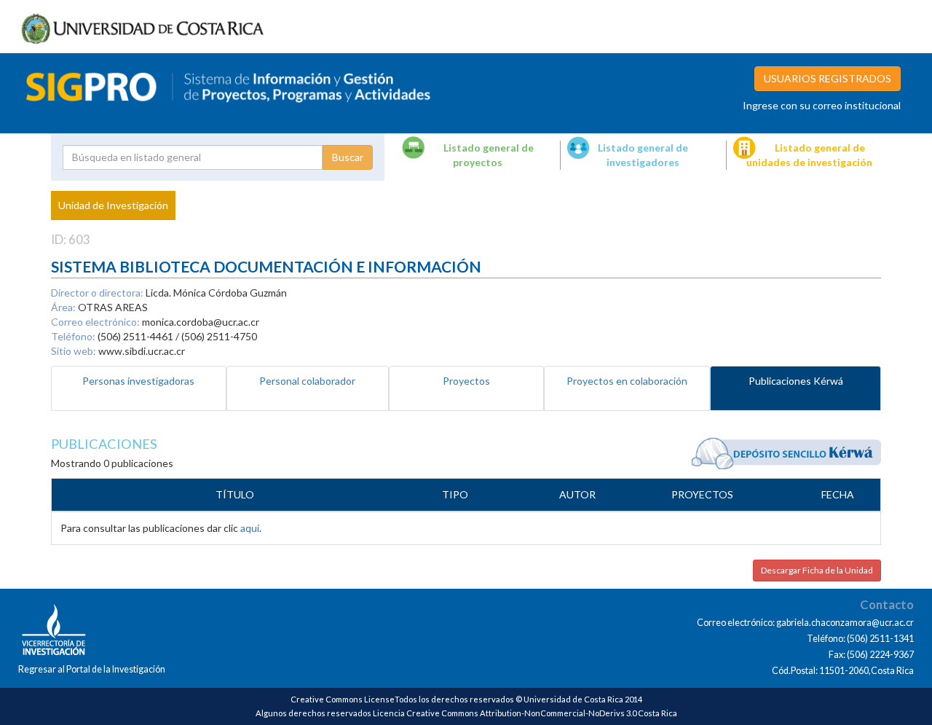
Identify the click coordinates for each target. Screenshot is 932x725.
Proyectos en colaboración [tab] (626, 381)
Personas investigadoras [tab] (138, 381)
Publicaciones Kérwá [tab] (796, 381)
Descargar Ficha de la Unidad (817, 570)
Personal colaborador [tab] (307, 381)
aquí (249, 528)
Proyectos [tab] (466, 381)
